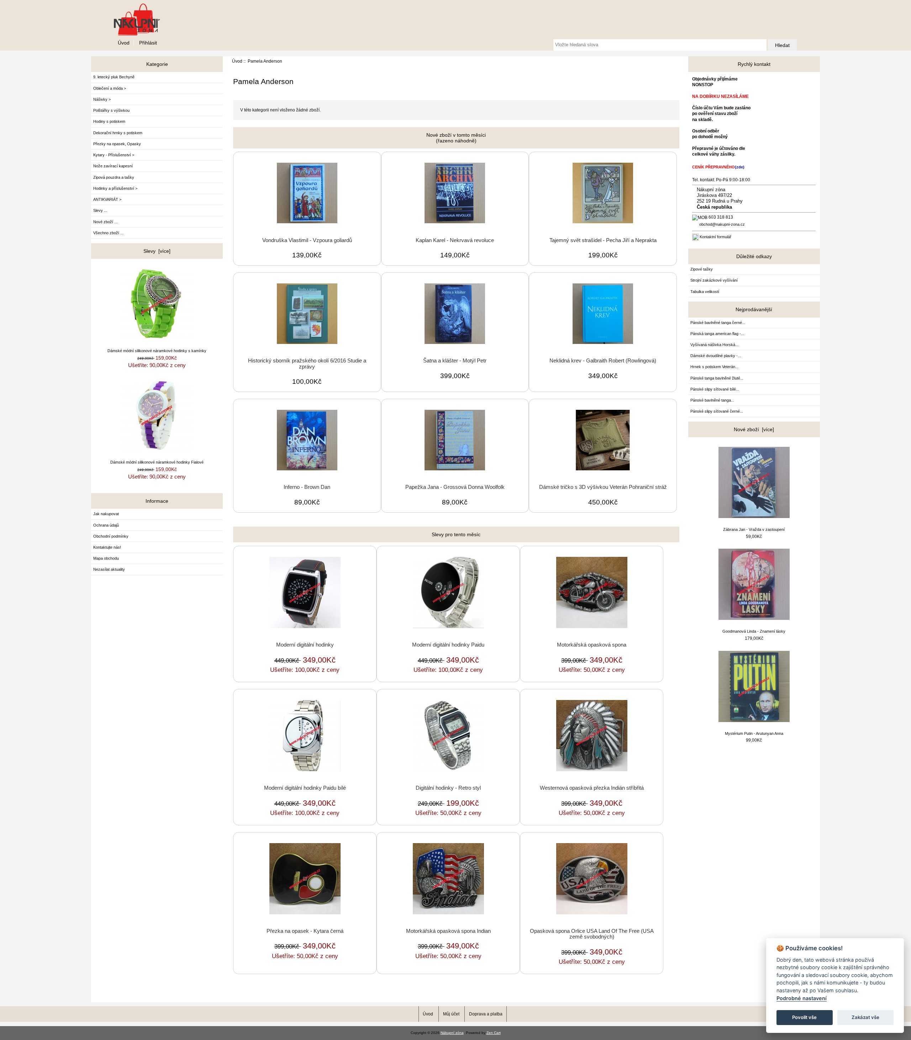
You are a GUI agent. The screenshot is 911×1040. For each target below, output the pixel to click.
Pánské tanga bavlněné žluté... (716, 378)
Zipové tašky (701, 269)
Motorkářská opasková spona (591, 645)
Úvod (124, 43)
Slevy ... (100, 210)
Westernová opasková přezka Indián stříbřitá (592, 788)
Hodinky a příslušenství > (115, 188)
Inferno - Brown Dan (307, 487)
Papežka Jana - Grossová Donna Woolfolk (455, 487)
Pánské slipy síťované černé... (716, 411)
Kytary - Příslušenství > (113, 155)
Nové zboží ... (105, 222)
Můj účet (451, 1014)
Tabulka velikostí (704, 291)
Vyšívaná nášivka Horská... (714, 345)
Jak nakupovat (106, 514)
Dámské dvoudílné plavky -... (715, 356)
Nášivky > (102, 99)
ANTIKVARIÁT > (107, 199)
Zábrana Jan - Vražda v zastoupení (754, 529)
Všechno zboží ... (108, 233)
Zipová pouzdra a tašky (113, 177)
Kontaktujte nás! (107, 547)
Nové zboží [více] (754, 429)
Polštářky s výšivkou (111, 110)
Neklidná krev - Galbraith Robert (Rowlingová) (602, 361)
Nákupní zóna (452, 1033)
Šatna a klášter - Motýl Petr (454, 361)
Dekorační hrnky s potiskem (117, 133)
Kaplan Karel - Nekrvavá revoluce (455, 240)
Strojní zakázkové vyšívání (714, 280)
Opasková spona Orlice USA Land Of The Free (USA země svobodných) (592, 934)
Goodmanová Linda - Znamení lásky (753, 631)
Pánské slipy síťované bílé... (714, 389)
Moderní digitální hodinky (305, 645)
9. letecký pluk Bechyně (114, 77)
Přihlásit (148, 43)
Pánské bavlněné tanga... (712, 400)
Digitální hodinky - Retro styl (448, 788)
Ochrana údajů (106, 525)
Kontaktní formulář (715, 237)
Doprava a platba (485, 1014)
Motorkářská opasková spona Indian (448, 931)
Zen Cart (493, 1033)
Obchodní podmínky (110, 536)
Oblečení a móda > (109, 88)
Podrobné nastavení (801, 998)
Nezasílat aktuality (109, 569)
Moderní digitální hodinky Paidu (448, 645)
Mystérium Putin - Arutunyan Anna (754, 733)
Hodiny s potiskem (109, 121)
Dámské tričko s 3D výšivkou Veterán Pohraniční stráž (603, 487)
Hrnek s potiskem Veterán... (714, 367)
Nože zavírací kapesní (113, 166)
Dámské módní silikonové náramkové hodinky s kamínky (156, 351)
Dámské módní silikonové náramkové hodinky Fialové (157, 462)
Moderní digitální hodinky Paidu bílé (305, 788)
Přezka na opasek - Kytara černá (305, 931)
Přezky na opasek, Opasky (117, 144)
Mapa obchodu (106, 558)
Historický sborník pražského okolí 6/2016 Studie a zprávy (307, 363)
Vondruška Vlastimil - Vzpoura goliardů (307, 240)
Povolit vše (804, 1017)
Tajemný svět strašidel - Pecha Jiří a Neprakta (603, 240)
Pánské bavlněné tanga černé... (717, 322)
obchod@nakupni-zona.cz (722, 224)
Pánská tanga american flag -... (717, 333)
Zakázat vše (865, 1017)
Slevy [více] (156, 251)
